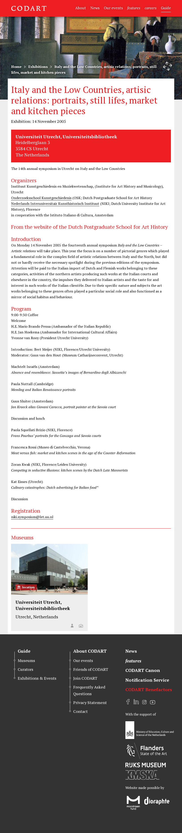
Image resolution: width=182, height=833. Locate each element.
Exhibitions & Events (37, 678)
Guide (166, 7)
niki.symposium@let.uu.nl (32, 516)
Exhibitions (38, 66)
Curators (25, 669)
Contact (80, 711)
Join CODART (85, 678)
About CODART (90, 651)
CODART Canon (142, 670)
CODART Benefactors (148, 690)
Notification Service (147, 680)
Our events (113, 7)
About (80, 7)
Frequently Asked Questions (89, 690)
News (94, 7)
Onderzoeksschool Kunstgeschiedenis (41, 197)
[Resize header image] (167, 66)
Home (16, 66)
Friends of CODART (90, 669)
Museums (26, 660)
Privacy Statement (90, 702)
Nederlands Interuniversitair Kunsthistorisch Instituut (55, 203)
